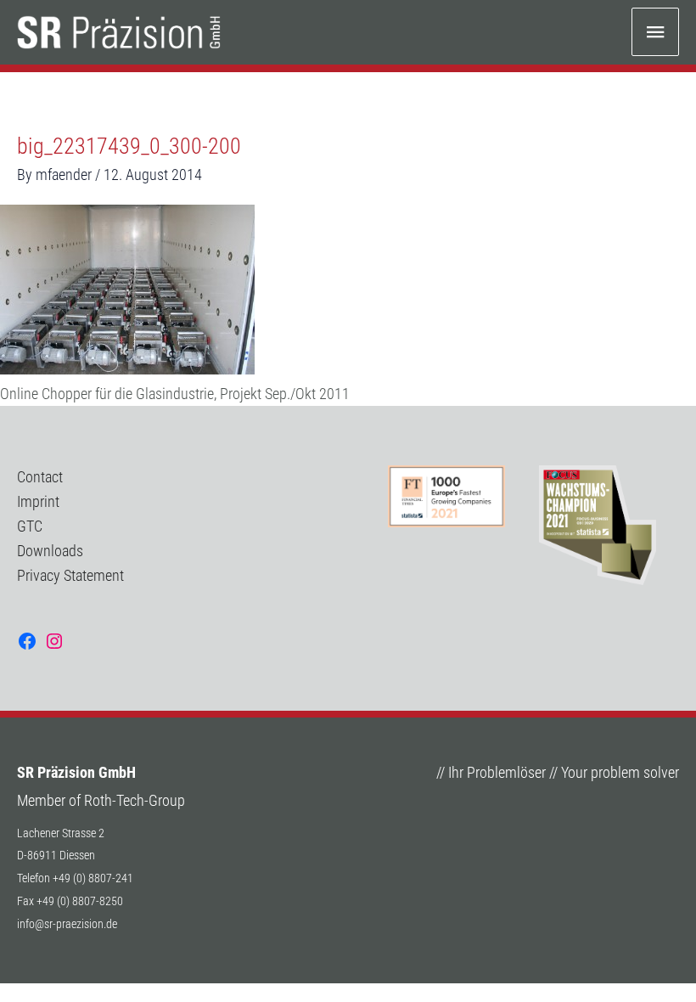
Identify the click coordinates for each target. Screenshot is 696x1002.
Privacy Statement (70, 575)
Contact (40, 477)
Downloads (50, 551)
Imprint (38, 501)
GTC (29, 526)
